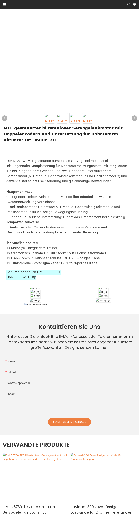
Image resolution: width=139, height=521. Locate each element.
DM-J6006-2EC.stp (21, 277)
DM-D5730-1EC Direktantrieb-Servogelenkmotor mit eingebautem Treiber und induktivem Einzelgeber (30, 509)
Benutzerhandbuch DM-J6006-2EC (33, 272)
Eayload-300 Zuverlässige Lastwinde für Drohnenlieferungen (101, 509)
